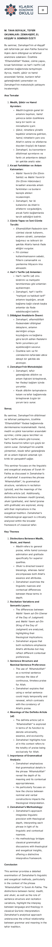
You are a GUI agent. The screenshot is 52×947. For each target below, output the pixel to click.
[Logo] (18, 4)
